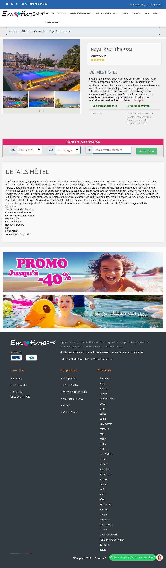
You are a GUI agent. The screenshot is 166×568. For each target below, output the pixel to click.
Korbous (104, 448)
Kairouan (104, 428)
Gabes (103, 413)
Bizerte (103, 388)
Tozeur (103, 529)
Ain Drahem (106, 378)
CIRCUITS (136, 13)
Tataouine (105, 519)
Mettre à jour (147, 151)
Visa (147, 13)
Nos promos (70, 378)
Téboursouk (106, 524)
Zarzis (103, 549)
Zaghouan (105, 544)
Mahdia (103, 464)
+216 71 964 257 (37, 3)
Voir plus (139, 100)
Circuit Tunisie (70, 412)
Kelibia (103, 438)
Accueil (12, 31)
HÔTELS (24, 31)
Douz (102, 403)
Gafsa (103, 418)
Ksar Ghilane (106, 454)
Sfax (102, 499)
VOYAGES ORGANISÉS (81, 13)
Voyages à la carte (107, 13)
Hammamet (39, 31)
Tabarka (104, 514)
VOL (155, 13)
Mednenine (105, 474)
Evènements (52, 22)
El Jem (103, 408)
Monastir (104, 479)
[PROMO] (83, 271)
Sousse (103, 509)
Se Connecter (138, 4)
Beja (102, 383)
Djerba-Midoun (107, 398)
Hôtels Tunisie (71, 385)
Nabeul (103, 484)
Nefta (103, 489)
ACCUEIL (50, 13)
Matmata (104, 469)
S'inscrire (156, 4)
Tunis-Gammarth (108, 534)
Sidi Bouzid (105, 504)
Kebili (102, 433)
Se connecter (20, 385)
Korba (103, 443)
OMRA (125, 13)
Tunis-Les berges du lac (112, 539)
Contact (17, 378)
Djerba (103, 393)
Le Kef (103, 459)
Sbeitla (103, 494)
